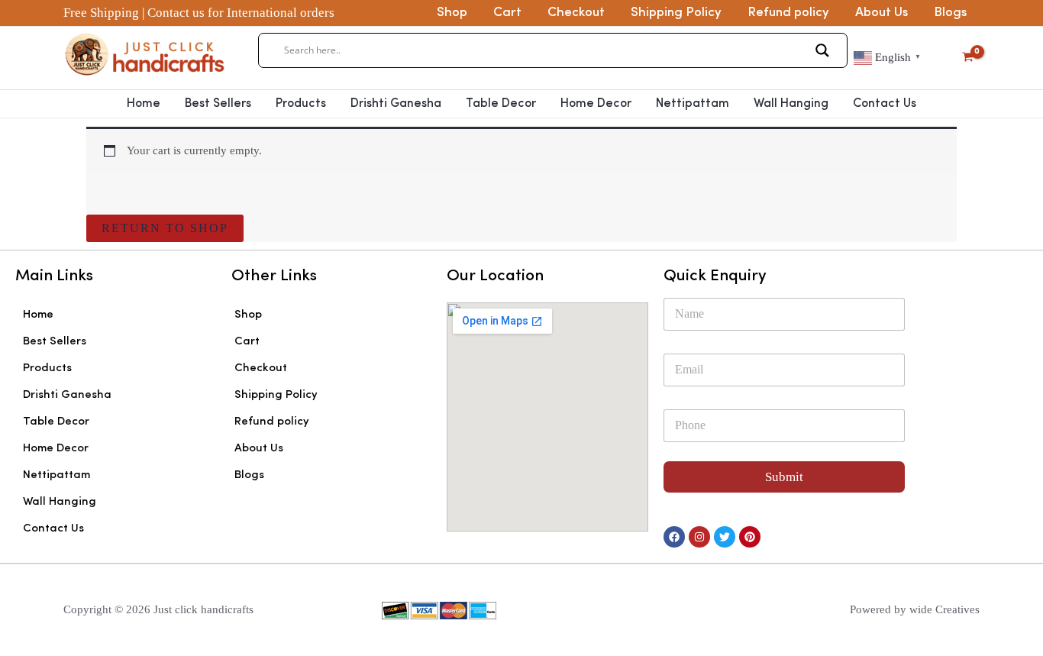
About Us (881, 12)
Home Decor (595, 104)
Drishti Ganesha (395, 104)
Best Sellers (218, 104)
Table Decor (501, 104)
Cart (507, 12)
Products (301, 104)
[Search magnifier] (822, 50)
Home (143, 104)
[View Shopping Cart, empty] (968, 58)
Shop (452, 12)
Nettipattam (692, 104)
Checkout (576, 12)
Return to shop (165, 227)
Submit (784, 477)
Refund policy (788, 12)
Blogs (950, 12)
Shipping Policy (676, 12)
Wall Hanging (791, 104)
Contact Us (884, 104)
